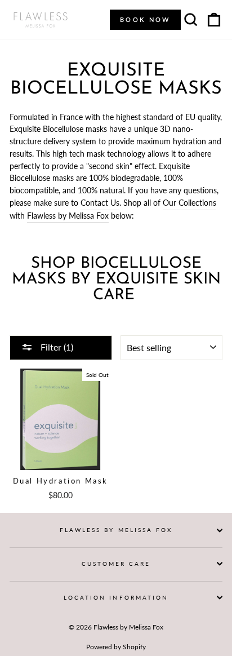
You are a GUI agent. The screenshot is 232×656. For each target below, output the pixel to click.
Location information (116, 597)
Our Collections (189, 202)
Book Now (145, 19)
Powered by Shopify (116, 646)
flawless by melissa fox (116, 529)
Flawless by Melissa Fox (68, 215)
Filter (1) (55, 347)
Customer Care (116, 563)
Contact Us (100, 202)
